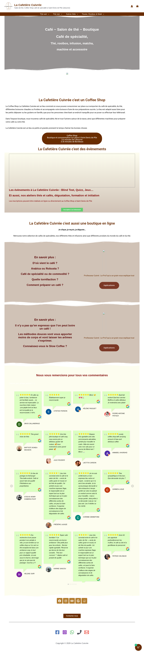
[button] (48, 14)
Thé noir (56, 14)
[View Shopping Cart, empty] (137, 6)
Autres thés (71, 14)
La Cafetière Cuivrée (28, 5)
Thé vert (43, 14)
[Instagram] (64, 632)
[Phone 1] (79, 632)
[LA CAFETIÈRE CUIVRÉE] (72, 73)
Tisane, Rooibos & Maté (92, 14)
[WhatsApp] (72, 632)
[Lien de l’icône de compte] (132, 6)
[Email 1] (86, 632)
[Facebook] (57, 632)
